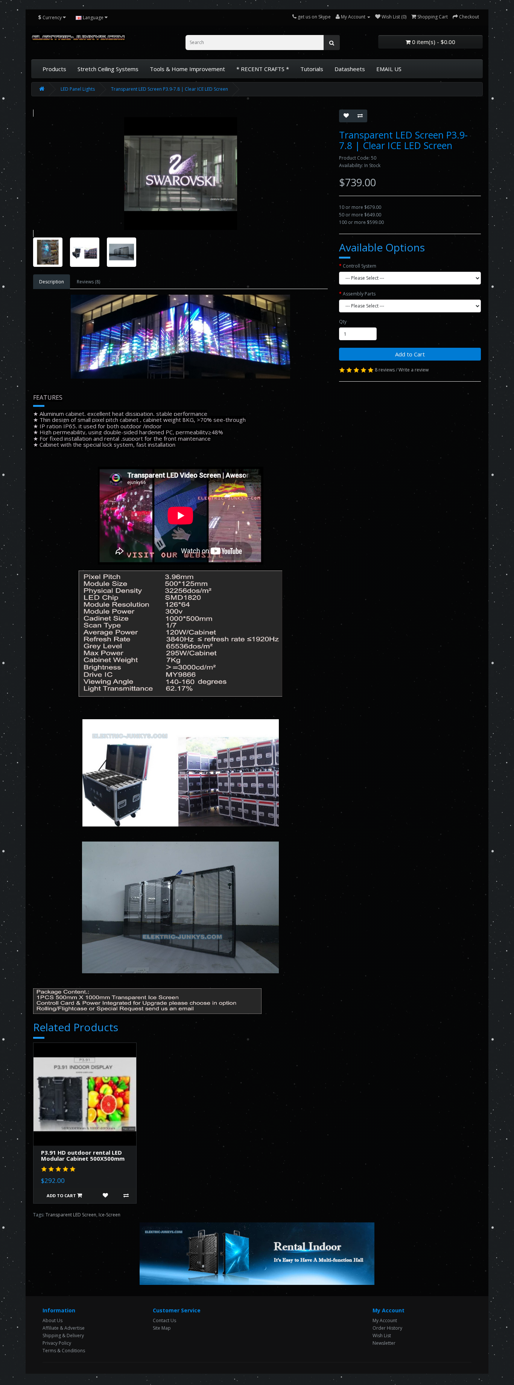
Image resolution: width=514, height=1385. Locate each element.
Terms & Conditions (64, 1350)
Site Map (162, 1328)
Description (51, 282)
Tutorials (311, 69)
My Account (385, 1320)
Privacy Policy (57, 1343)
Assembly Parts (359, 294)
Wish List (382, 1335)
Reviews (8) (88, 282)
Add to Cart (410, 354)
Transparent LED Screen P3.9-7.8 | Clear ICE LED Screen (169, 89)
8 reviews (385, 370)
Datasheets (350, 69)
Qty (343, 321)
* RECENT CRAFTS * (262, 69)
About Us (52, 1320)
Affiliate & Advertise (64, 1328)
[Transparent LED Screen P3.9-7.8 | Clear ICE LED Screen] (180, 173)
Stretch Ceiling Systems (108, 69)
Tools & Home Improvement (187, 69)
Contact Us (164, 1320)
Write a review (413, 370)
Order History (387, 1328)
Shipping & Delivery (63, 1335)
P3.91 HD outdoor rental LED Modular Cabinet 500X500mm (83, 1156)
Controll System (359, 266)
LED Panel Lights (78, 89)
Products (54, 69)
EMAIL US (388, 69)
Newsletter (384, 1343)
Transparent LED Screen (71, 1214)
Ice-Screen (109, 1214)
